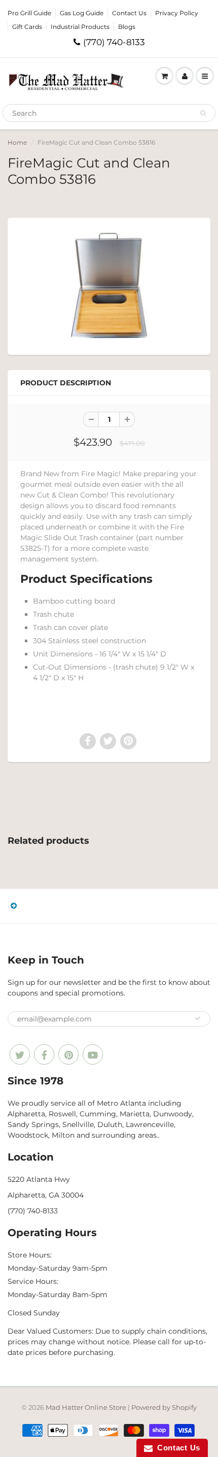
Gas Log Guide (81, 13)
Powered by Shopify (164, 1407)
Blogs (126, 26)
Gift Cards (27, 26)
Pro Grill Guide (29, 13)
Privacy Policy (176, 13)
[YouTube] (93, 1054)
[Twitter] (20, 1054)
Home (17, 142)
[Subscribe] (197, 1018)
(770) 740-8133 (114, 42)
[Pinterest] (68, 1054)
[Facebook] (44, 1054)
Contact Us (129, 13)
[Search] (203, 113)
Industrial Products (80, 26)
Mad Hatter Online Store (86, 1407)
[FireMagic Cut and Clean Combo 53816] (109, 285)
